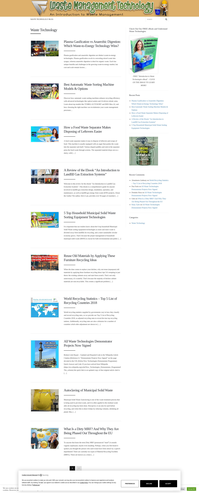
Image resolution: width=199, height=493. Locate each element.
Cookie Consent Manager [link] (30, 475)
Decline (149, 483)
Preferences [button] (36, 485)
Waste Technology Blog (41, 19)
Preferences (130, 483)
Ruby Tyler (136, 205)
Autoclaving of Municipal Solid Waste (88, 390)
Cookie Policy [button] (84, 482)
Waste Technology (138, 223)
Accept (168, 483)
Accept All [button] (191, 489)
